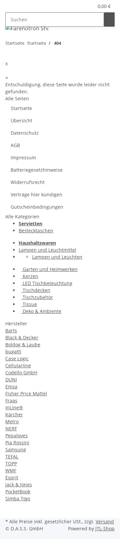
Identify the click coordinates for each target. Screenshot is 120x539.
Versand (105, 521)
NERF (11, 428)
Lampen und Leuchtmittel (47, 250)
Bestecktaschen (36, 230)
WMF (10, 470)
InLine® (14, 407)
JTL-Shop (105, 528)
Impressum (23, 157)
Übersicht (21, 120)
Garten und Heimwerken (49, 269)
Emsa (11, 386)
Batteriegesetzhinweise (37, 170)
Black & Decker (21, 337)
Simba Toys (17, 498)
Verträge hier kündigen (36, 194)
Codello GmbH (21, 372)
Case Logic (17, 358)
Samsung (15, 449)
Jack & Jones (18, 484)
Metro (12, 421)
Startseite (21, 108)
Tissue (29, 304)
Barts (11, 330)
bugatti (13, 351)
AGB (15, 145)
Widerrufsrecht (28, 182)
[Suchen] (109, 19)
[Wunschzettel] (88, 6)
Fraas (11, 400)
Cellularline (18, 365)
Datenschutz (25, 133)
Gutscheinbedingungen (37, 207)
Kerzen (29, 276)
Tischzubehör (37, 297)
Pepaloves (16, 435)
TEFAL (11, 456)
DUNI (11, 379)
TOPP (11, 463)
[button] (80, 6)
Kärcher (14, 414)
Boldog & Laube (22, 344)
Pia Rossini (17, 442)
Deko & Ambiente (41, 311)
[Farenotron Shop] (26, 28)
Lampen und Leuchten (57, 257)
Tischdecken (35, 290)
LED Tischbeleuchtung (46, 283)
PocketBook (17, 491)
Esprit (11, 477)
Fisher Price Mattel (26, 393)
